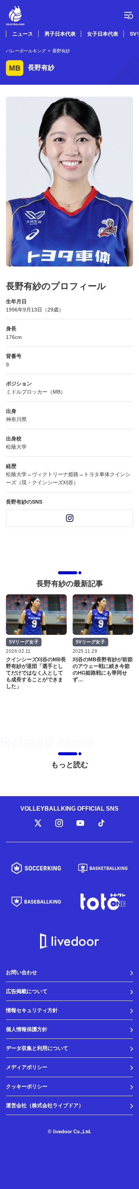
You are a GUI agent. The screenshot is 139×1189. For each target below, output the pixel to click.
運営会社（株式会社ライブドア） (45, 1105)
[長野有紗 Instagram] (69, 518)
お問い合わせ (21, 972)
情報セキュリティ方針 (32, 1010)
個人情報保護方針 (26, 1029)
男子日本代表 (60, 34)
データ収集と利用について (37, 1048)
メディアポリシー (26, 1067)
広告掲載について (26, 991)
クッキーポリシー (26, 1086)
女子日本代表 (102, 34)
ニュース (22, 34)
